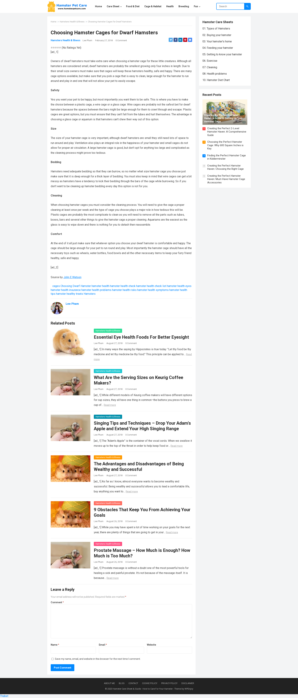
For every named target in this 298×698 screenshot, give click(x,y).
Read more (110, 405)
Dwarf (76, 286)
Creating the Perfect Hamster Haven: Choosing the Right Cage (225, 167)
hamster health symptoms (153, 290)
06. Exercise (209, 60)
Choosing (66, 286)
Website (151, 644)
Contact (133, 683)
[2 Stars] (54, 48)
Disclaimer (187, 683)
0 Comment (121, 40)
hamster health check (123, 286)
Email (103, 644)
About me (109, 683)
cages (56, 286)
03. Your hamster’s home (217, 41)
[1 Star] (52, 48)
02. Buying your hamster (216, 35)
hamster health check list (151, 286)
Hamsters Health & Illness (72, 22)
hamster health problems (96, 290)
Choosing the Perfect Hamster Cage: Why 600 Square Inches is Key (225, 145)
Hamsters (90, 293)
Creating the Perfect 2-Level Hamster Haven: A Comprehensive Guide (226, 132)
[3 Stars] (56, 48)
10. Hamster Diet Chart (216, 80)
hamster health (100, 286)
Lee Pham (87, 40)
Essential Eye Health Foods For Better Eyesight (141, 337)
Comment (57, 602)
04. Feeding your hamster (217, 47)
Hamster (86, 286)
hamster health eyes (179, 286)
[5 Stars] (60, 48)
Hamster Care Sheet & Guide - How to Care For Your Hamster (143, 688)
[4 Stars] (58, 48)
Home (53, 22)
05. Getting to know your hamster (222, 54)
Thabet (4, 696)
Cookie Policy (149, 683)
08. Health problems (214, 73)
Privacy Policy (169, 683)
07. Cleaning (209, 67)
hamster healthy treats (69, 293)
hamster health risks (124, 290)
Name (55, 644)
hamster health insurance (66, 290)
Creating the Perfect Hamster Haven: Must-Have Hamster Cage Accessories (226, 179)
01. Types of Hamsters (216, 28)
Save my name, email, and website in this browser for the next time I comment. (98, 658)
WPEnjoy (189, 688)
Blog (122, 683)
